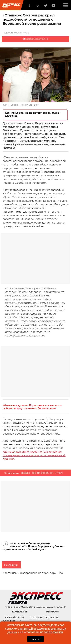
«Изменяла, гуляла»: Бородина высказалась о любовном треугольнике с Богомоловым (32, 407)
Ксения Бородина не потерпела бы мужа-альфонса (32, 114)
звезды (25, 473)
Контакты (19, 611)
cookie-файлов (53, 632)
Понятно (35, 639)
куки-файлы (14, 617)
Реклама (52, 611)
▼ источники (10, 565)
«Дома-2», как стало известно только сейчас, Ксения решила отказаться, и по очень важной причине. (34, 455)
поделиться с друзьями (36, 39)
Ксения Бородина (43, 473)
